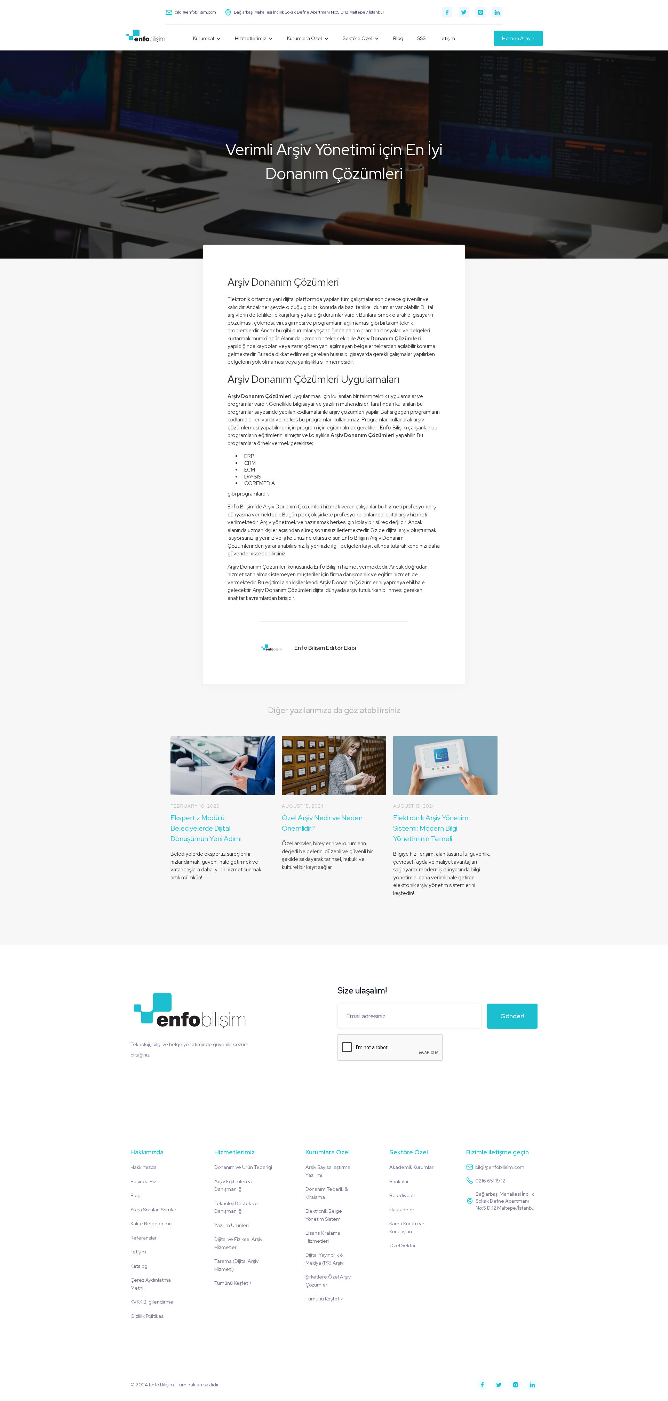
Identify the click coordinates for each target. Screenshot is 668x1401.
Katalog (139, 1266)
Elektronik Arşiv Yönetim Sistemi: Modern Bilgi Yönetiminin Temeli (430, 828)
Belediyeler (402, 1195)
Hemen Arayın (518, 38)
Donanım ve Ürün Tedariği (243, 1167)
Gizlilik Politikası (147, 1316)
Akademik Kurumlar (411, 1167)
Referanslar (143, 1238)
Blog (398, 38)
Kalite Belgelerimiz (151, 1223)
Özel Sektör (402, 1245)
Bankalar (399, 1181)
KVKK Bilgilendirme (151, 1302)
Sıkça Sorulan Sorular (153, 1209)
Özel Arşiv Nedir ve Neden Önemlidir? (322, 823)
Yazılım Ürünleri (231, 1225)
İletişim (447, 38)
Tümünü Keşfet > (233, 1283)
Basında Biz (143, 1181)
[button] (207, 38)
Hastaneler (401, 1209)
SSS (421, 38)
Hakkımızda (143, 1167)
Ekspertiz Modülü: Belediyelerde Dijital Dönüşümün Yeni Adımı (205, 828)
